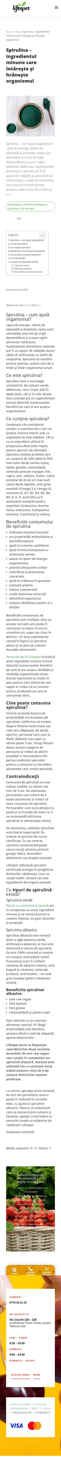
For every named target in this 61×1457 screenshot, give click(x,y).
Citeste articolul (30, 1242)
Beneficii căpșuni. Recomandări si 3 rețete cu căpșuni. (30, 1179)
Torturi (14, 1275)
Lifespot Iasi (22, 1189)
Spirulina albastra (23, 268)
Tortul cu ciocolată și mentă (27, 906)
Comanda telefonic (30, 1274)
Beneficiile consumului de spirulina (27, 251)
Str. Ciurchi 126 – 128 (22, 1320)
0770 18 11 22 (18, 1303)
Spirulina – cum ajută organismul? (27, 240)
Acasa (9, 31)
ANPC (35, 1409)
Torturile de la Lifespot (23, 657)
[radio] (9, 299)
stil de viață (27, 208)
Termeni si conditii (20, 1405)
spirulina (13, 208)
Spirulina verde (22, 265)
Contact (46, 1409)
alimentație (14, 204)
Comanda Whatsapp (46, 1274)
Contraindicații (17, 258)
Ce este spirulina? (19, 243)
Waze (36, 1376)
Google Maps (20, 1376)
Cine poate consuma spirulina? (25, 254)
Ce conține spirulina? (20, 247)
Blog (17, 31)
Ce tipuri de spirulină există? (24, 261)
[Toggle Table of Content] (41, 235)
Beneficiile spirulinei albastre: (29, 271)
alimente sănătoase (35, 204)
